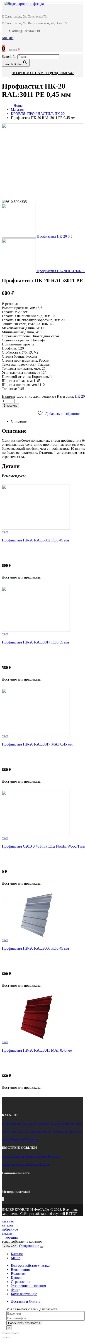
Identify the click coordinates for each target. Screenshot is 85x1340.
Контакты (19, 1156)
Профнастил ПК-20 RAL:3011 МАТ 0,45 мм (37, 1050)
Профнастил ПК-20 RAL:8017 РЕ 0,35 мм (35, 642)
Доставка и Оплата (25, 1301)
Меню (15, 1258)
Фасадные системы (68, 1123)
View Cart (10, 1246)
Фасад (15, 1290)
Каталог (7, 1156)
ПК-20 (80, 396)
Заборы (7, 1131)
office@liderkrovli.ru (26, 31)
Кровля (16, 1278)
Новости (44, 1164)
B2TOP (71, 1213)
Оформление (29, 1246)
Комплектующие (24, 1294)
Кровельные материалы (17, 1123)
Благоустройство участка (30, 1265)
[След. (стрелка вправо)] (8, 1337)
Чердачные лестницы (24, 1139)
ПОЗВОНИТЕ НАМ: (43, 73)
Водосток (49, 1131)
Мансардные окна (44, 1123)
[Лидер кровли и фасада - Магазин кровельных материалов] (21, 4)
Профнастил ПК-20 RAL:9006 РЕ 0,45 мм (35, 948)
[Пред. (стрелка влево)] (3, 1337)
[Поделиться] (8, 1333)
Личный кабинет (36, 1156)
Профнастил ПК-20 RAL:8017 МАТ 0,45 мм (37, 744)
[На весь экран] (13, 1333)
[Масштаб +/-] (17, 1333)
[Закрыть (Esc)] (3, 1333)
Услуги (33, 1164)
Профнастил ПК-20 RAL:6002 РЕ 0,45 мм (35, 540)
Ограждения (20, 1282)
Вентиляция (20, 1269)
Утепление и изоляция (28, 1286)
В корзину (10, 405)
